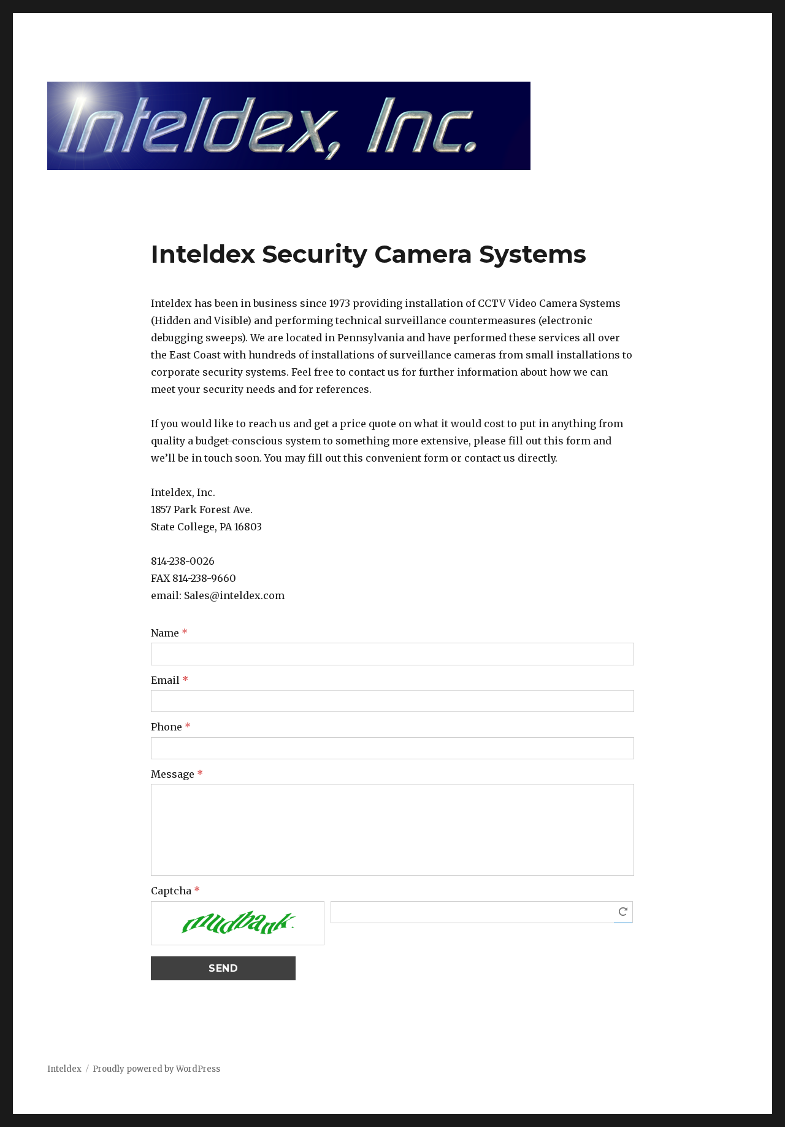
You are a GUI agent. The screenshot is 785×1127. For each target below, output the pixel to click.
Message (177, 774)
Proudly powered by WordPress (156, 1069)
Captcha (175, 891)
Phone (171, 727)
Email (169, 680)
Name (169, 633)
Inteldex (64, 1069)
